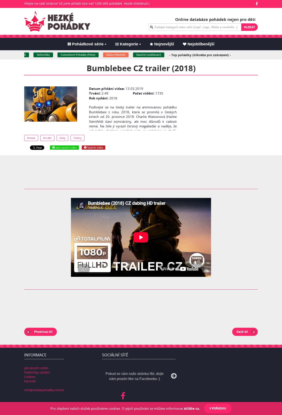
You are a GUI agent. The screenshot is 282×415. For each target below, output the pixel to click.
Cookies (29, 377)
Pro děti (47, 138)
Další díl (242, 332)
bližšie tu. (192, 408)
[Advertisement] (219, 111)
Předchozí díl (43, 332)
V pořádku (218, 408)
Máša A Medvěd (111, 54)
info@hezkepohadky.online (44, 390)
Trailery (77, 138)
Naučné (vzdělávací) (144, 54)
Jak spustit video (36, 368)
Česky (62, 138)
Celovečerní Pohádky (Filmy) (74, 54)
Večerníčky (39, 54)
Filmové (31, 138)
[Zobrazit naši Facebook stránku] (257, 3)
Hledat (249, 27)
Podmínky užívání (37, 372)
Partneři (30, 381)
